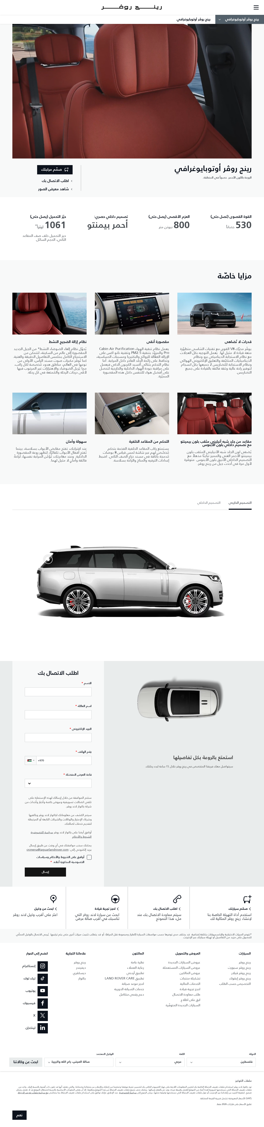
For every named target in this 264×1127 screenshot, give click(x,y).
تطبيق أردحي (135, 972)
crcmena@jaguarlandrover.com (47, 850)
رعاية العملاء (135, 967)
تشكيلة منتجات (190, 978)
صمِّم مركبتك (51, 169)
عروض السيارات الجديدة (184, 962)
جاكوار (82, 978)
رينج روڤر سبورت (239, 967)
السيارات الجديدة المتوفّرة (183, 1005)
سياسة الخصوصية (42, 832)
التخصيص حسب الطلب (235, 983)
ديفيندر (81, 967)
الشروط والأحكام (82, 837)
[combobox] (221, 1062)
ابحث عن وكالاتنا (25, 1062)
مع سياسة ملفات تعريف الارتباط (33, 1092)
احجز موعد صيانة (133, 983)
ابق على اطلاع (190, 999)
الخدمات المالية (190, 983)
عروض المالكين (190, 972)
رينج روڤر (245, 962)
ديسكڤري (79, 972)
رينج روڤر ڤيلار (241, 972)
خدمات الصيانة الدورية (129, 989)
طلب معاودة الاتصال (186, 994)
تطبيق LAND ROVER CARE (124, 978)
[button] (30, 760)
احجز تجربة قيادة (190, 989)
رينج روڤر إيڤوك (240, 978)
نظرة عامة (137, 962)
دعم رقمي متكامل (131, 994)
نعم (19, 1115)
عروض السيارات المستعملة (181, 967)
